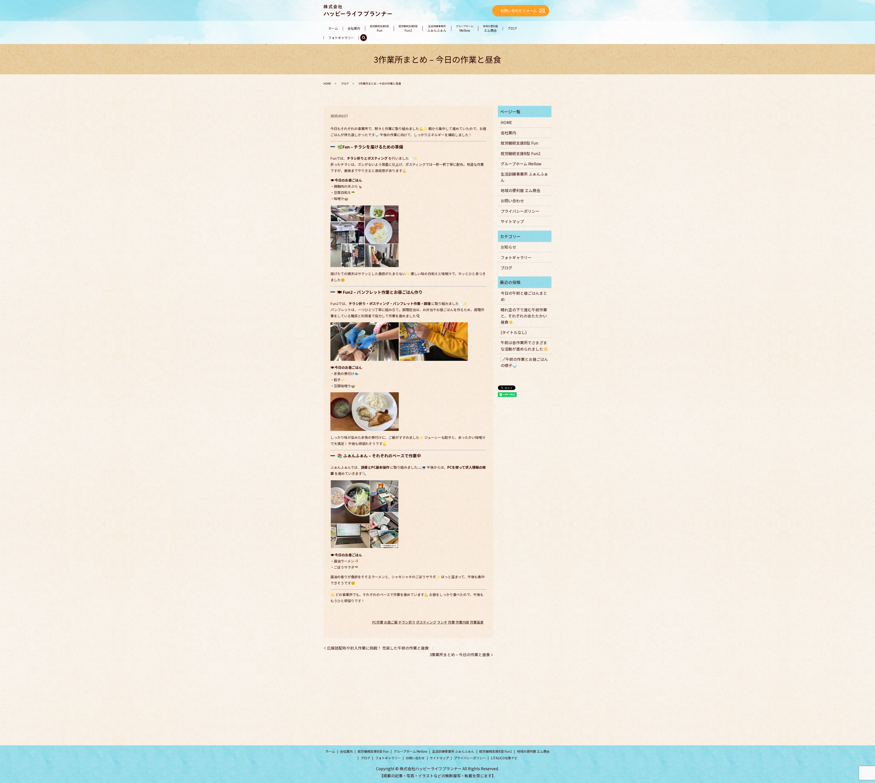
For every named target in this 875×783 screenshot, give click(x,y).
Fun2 (408, 28)
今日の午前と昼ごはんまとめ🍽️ (524, 296)
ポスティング (426, 622)
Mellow (464, 28)
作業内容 (462, 622)
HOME (327, 83)
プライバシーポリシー (520, 211)
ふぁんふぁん (436, 28)
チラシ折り (406, 622)
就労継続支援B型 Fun (519, 143)
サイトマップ (512, 221)
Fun (379, 28)
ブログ (512, 28)
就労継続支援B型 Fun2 (520, 153)
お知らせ (508, 247)
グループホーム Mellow (521, 163)
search (363, 38)
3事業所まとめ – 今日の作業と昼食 (460, 654)
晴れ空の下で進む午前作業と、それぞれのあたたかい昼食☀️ (524, 316)
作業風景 (477, 622)
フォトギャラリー (341, 37)
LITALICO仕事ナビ (504, 758)
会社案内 (353, 28)
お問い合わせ (512, 200)
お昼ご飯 (391, 622)
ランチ (442, 622)
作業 (451, 622)
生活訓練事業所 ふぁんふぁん (524, 177)
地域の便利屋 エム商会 (520, 190)
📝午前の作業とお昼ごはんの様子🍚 (524, 362)
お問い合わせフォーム (518, 10)
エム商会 (490, 28)
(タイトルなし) (514, 332)
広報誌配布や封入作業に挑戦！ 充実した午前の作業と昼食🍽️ (380, 648)
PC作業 (377, 622)
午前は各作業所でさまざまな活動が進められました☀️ (524, 345)
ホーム (333, 28)
